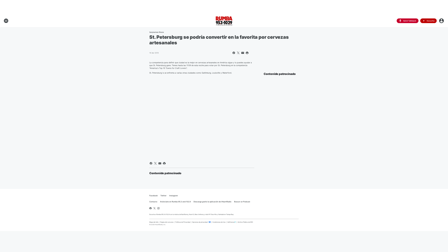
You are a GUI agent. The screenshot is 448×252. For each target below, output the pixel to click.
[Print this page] (247, 52)
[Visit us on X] (154, 208)
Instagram (173, 195)
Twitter (163, 195)
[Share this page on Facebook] (233, 52)
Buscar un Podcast (242, 202)
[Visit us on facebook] (150, 208)
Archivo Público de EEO (245, 222)
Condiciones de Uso (219, 222)
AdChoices (230, 222)
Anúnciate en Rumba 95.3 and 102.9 (175, 202)
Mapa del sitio (153, 222)
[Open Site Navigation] (6, 20)
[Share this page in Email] (242, 52)
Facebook (153, 195)
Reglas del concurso (166, 222)
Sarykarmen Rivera (156, 32)
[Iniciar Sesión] (441, 20)
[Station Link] (224, 21)
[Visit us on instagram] (158, 208)
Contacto (153, 202)
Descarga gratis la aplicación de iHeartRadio (212, 202)
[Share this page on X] (238, 52)
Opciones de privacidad (200, 222)
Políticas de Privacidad (182, 222)
